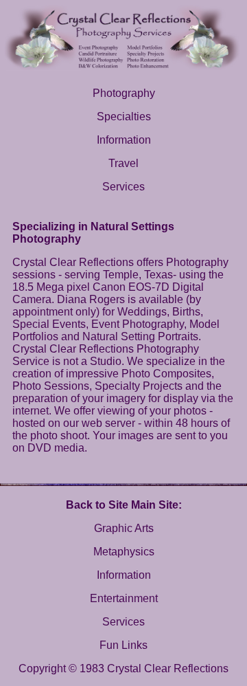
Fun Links (123, 645)
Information (124, 140)
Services (123, 186)
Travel (123, 163)
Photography (124, 93)
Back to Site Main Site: (124, 505)
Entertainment (124, 598)
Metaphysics (123, 551)
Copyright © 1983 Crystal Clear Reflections (123, 668)
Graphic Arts (124, 528)
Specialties (124, 116)
